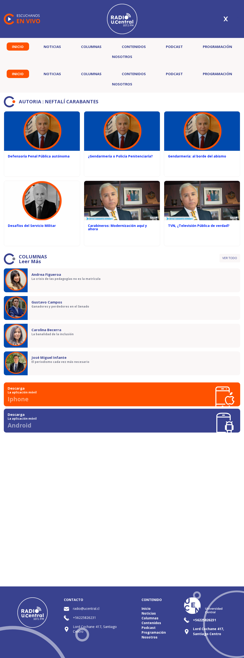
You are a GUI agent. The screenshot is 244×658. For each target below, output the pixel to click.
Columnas (91, 46)
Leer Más (30, 261)
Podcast (174, 46)
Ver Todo (229, 258)
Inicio (18, 46)
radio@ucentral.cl (86, 608)
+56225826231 (84, 617)
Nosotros (122, 56)
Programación (217, 46)
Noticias (52, 46)
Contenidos (134, 46)
